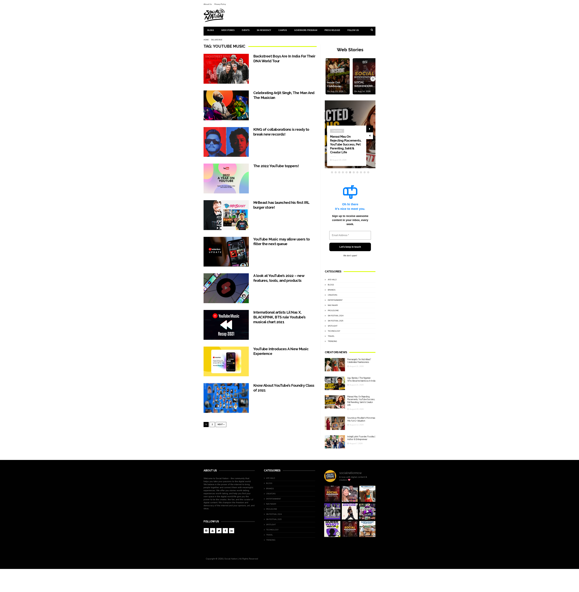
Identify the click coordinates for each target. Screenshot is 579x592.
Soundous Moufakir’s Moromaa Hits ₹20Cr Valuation (344, 148)
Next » (221, 424)
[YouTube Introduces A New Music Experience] (226, 361)
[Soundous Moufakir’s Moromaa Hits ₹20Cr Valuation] (335, 423)
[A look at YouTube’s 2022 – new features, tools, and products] (226, 288)
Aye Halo (332, 279)
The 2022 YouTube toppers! (276, 166)
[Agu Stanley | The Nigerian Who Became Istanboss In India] (335, 383)
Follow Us (353, 30)
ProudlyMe (333, 310)
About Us (208, 4)
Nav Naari (333, 305)
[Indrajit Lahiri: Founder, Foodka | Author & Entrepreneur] (335, 442)
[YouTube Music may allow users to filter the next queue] (226, 252)
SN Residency (264, 30)
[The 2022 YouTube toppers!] (226, 178)
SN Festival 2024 (335, 315)
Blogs (210, 30)
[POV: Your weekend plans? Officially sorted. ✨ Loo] (332, 494)
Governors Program (305, 30)
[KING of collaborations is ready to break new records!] (226, 142)
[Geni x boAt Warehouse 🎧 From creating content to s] (350, 511)
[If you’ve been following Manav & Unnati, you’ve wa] (367, 529)
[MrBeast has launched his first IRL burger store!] (226, 215)
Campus (282, 30)
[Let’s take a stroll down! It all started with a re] (367, 511)
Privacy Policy (220, 4)
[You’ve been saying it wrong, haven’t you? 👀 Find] (350, 494)
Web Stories (228, 30)
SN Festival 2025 (335, 321)
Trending (332, 341)
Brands (331, 290)
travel (331, 336)
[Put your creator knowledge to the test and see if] (332, 529)
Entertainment (335, 300)
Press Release (332, 30)
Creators (337, 138)
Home (206, 40)
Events (246, 30)
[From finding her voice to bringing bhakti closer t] (367, 494)
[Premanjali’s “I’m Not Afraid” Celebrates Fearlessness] (335, 364)
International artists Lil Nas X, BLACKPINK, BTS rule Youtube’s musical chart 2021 (279, 317)
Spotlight (332, 326)
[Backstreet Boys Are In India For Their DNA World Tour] (226, 69)
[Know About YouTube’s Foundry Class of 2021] (226, 398)
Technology (334, 331)
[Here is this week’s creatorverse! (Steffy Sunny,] (332, 511)
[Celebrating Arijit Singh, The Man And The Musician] (226, 105)
